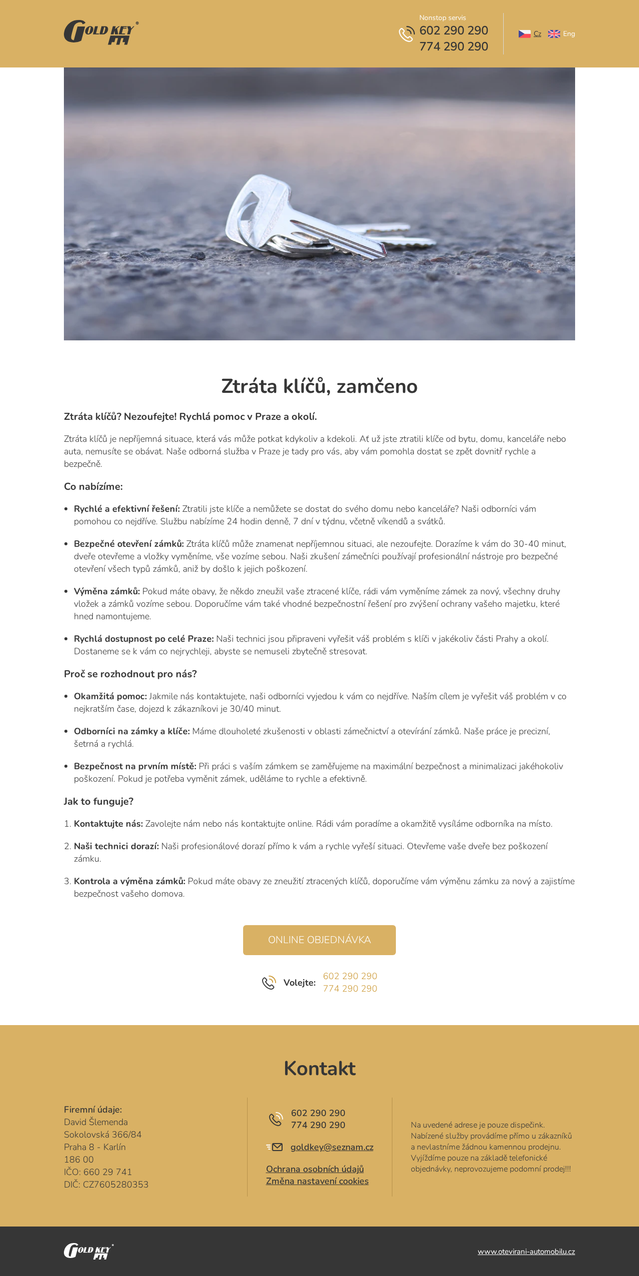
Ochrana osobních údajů (315, 1169)
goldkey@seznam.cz (332, 1147)
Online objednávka (319, 940)
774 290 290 (350, 989)
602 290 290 (350, 976)
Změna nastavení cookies (317, 1181)
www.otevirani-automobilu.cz (526, 1252)
